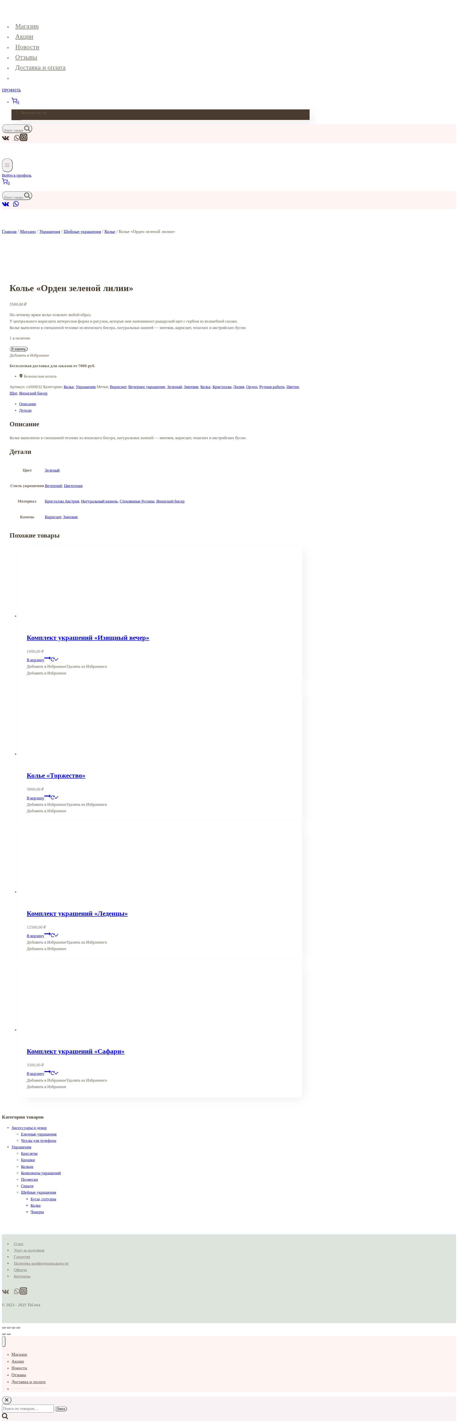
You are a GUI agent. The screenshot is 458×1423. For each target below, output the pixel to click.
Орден (251, 387)
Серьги (27, 1186)
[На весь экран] (8, 1327)
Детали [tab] (25, 410)
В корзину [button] (35, 660)
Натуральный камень (99, 501)
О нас (19, 1244)
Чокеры (37, 1212)
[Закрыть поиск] (6, 1400)
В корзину (18, 349)
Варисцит (118, 387)
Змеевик (191, 387)
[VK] (5, 206)
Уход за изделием (29, 1250)
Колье (69, 387)
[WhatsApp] (16, 206)
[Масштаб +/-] (4, 1327)
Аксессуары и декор (29, 1127)
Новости (27, 47)
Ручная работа (272, 387)
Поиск (61, 1409)
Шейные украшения (38, 1192)
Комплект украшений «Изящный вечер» (88, 637)
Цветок (292, 387)
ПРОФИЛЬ (11, 90)
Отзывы (26, 57)
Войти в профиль (16, 175)
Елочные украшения (39, 1134)
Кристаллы (222, 387)
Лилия (238, 387)
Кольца (27, 1166)
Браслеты (29, 1153)
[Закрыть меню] (3, 1341)
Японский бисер (33, 393)
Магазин (27, 26)
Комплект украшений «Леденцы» (77, 913)
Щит (13, 393)
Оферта (20, 1270)
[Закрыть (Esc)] (18, 1327)
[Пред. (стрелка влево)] (4, 1334)
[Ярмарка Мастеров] (11, 206)
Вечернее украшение (146, 387)
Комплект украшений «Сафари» (76, 1051)
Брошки (28, 1160)
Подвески (29, 1179)
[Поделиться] (13, 1327)
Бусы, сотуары (43, 1199)
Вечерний (53, 485)
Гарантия (22, 1257)
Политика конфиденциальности (41, 1263)
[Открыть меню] (7, 165)
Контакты (22, 1276)
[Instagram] (23, 140)
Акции (24, 36)
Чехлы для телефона (38, 1140)
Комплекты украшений (41, 1173)
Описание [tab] (27, 404)
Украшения (86, 387)
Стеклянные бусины (137, 501)
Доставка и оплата (40, 67)
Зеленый (174, 387)
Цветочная (73, 485)
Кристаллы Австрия (62, 501)
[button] (67, 666)
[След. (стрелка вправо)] (8, 1334)
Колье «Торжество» (56, 775)
